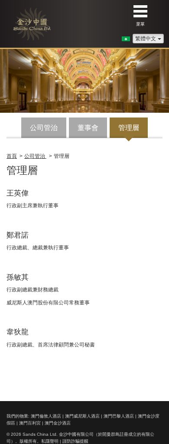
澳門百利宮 (30, 423)
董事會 (88, 127)
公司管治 (44, 127)
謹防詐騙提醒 (75, 441)
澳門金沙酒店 (58, 423)
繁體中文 (145, 39)
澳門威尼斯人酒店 (82, 416)
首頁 (11, 156)
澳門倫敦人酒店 (46, 416)
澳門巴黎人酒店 (119, 416)
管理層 (128, 127)
